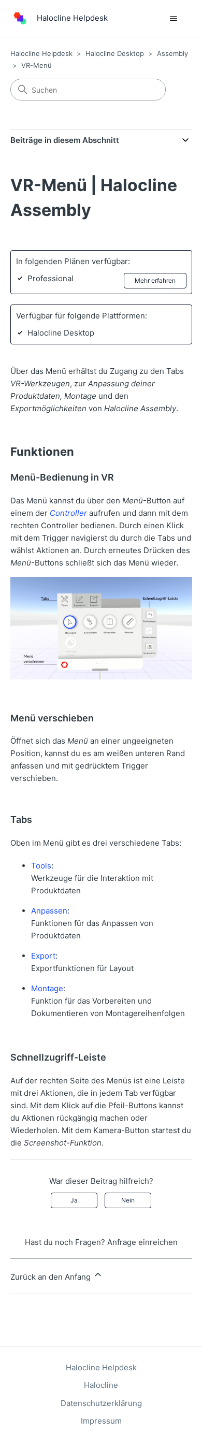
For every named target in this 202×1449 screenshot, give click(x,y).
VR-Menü (36, 65)
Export (43, 956)
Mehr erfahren (155, 280)
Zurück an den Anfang (51, 1277)
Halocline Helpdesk (41, 53)
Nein (128, 1200)
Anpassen (49, 911)
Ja (74, 1200)
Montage (47, 988)
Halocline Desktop (114, 53)
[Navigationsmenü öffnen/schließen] (173, 18)
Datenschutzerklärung (101, 1403)
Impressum (101, 1421)
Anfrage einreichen (142, 1242)
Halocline (101, 1385)
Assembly (172, 53)
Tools (41, 866)
